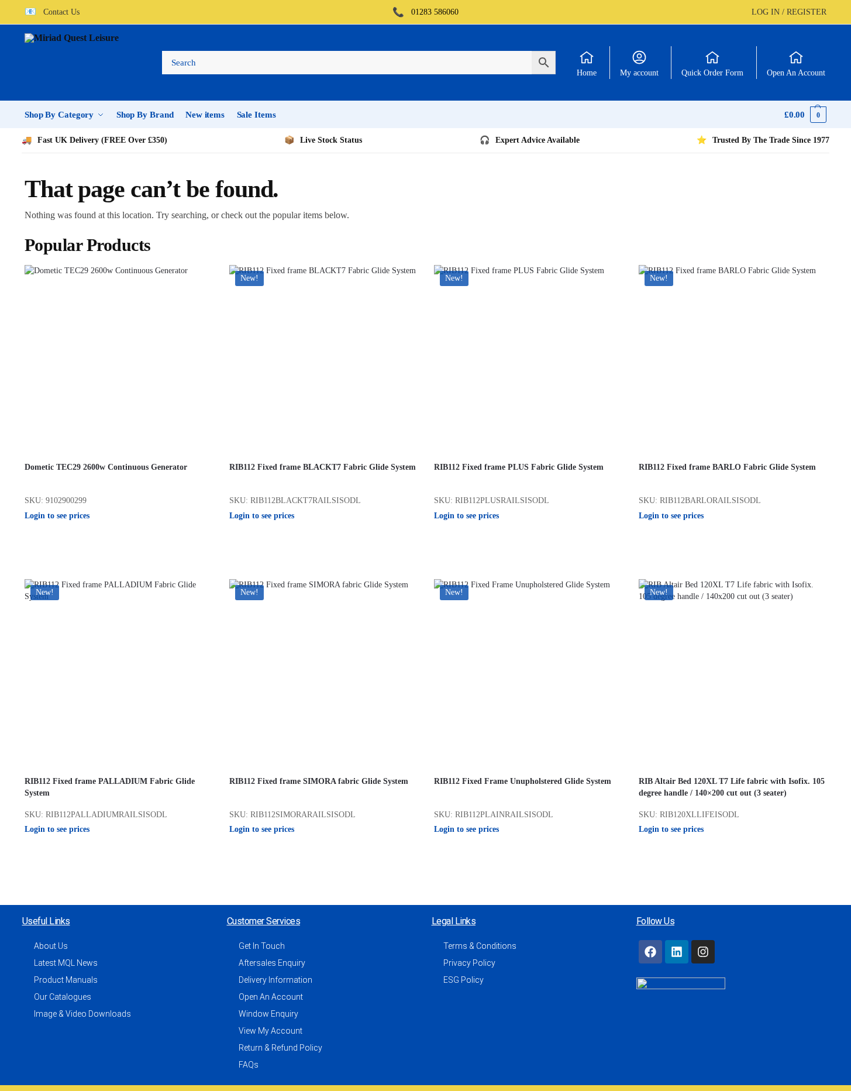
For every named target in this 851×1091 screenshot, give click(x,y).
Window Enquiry (268, 1013)
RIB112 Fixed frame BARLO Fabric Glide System (727, 467)
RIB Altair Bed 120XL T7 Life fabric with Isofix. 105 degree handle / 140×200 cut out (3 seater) (732, 787)
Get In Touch (262, 946)
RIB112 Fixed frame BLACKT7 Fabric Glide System (322, 467)
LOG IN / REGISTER (789, 12)
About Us (51, 946)
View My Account (270, 1030)
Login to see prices (57, 515)
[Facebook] (650, 951)
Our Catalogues (62, 996)
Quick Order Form (712, 72)
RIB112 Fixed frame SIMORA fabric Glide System (318, 781)
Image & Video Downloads (82, 1013)
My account (639, 72)
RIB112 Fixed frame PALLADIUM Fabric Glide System (110, 787)
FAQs (249, 1064)
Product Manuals (66, 980)
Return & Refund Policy (280, 1047)
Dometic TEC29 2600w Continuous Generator (106, 467)
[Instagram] (703, 951)
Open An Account (796, 72)
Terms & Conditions (479, 946)
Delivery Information (275, 980)
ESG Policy (463, 980)
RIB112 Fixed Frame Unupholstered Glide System (522, 781)
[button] (805, 114)
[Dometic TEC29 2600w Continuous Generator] (118, 358)
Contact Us (58, 12)
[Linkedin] (676, 951)
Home (587, 72)
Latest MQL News (66, 963)
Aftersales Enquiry (272, 963)
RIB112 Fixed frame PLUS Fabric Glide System (519, 467)
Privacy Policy (469, 963)
